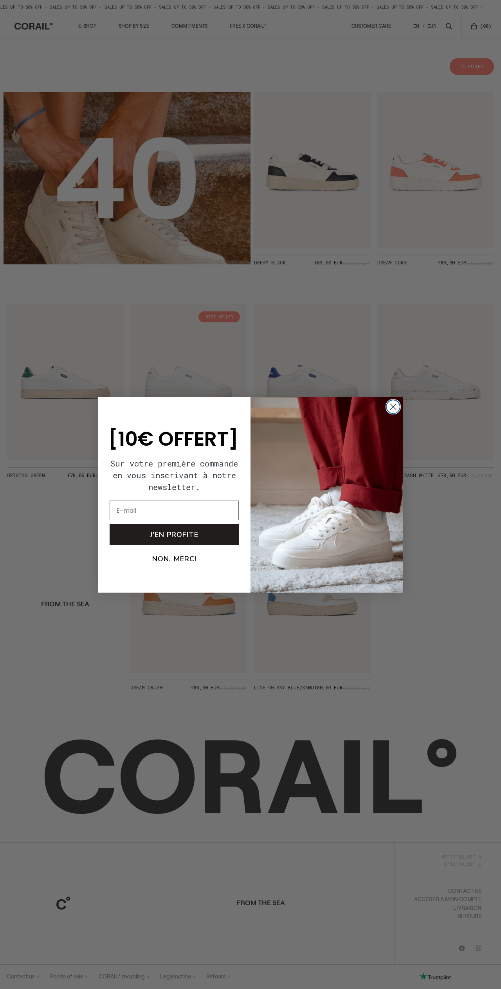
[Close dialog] (393, 407)
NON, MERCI (174, 559)
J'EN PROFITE (174, 534)
